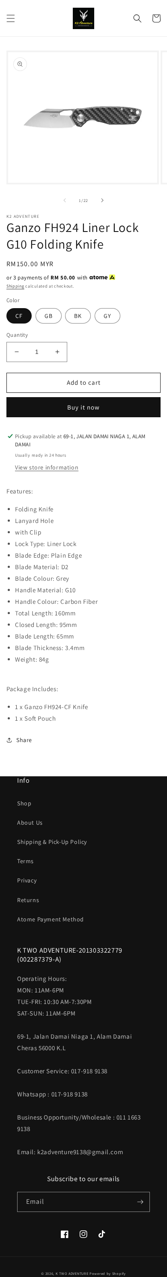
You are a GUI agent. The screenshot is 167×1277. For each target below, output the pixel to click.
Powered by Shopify (107, 1273)
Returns (28, 900)
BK (78, 316)
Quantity (17, 335)
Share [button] (24, 740)
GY (107, 316)
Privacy (26, 880)
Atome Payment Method (50, 919)
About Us (30, 822)
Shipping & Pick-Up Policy (52, 842)
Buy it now (83, 407)
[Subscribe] (140, 1202)
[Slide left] (64, 200)
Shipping (15, 286)
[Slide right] (102, 200)
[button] (10, 18)
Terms (25, 861)
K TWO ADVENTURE (72, 1273)
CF (19, 316)
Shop (24, 803)
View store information (46, 467)
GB (49, 316)
